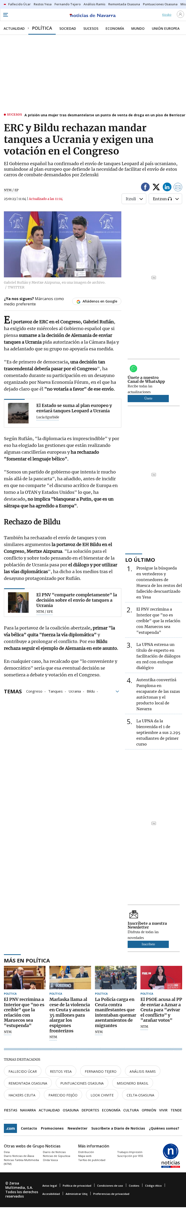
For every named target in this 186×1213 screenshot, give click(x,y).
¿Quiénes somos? (164, 1128)
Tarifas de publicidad (91, 1160)
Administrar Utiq (76, 1194)
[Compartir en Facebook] (145, 187)
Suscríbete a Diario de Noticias (118, 1128)
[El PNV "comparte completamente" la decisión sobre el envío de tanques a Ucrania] (18, 602)
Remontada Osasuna (27, 1083)
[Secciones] (5, 15)
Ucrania (75, 691)
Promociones (52, 1128)
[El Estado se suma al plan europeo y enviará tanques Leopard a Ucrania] (18, 413)
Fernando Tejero (100, 1071)
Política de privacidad (77, 1185)
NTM (8, 1032)
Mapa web (85, 1156)
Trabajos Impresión (129, 1152)
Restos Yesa (61, 1071)
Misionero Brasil (132, 1083)
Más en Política (27, 960)
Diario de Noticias (54, 1152)
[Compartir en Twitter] (156, 187)
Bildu (91, 691)
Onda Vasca (50, 1160)
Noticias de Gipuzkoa (56, 1156)
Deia (7, 1152)
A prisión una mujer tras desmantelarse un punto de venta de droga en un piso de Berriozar (104, 115)
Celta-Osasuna (140, 1095)
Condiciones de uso (110, 1185)
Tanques (55, 691)
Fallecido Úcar (22, 1071)
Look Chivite (102, 1095)
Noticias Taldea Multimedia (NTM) (21, 1162)
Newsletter (77, 1128)
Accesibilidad (51, 1194)
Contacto (29, 1128)
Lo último (140, 559)
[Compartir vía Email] (178, 187)
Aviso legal (49, 1185)
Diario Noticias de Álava (19, 1156)
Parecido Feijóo (63, 1095)
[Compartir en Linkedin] (167, 187)
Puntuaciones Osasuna (82, 1083)
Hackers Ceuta (21, 1095)
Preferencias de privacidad (111, 1194)
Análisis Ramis (143, 1071)
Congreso (34, 691)
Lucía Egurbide (47, 417)
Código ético (153, 1185)
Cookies (134, 1185)
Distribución (86, 1152)
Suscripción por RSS (130, 1156)
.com (10, 1128)
